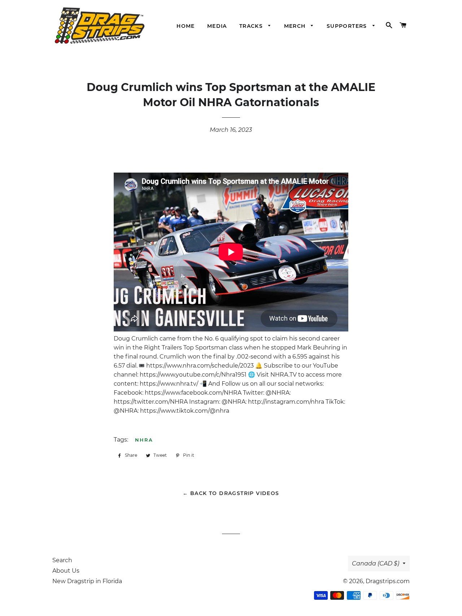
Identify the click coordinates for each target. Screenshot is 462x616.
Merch (296, 26)
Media (217, 26)
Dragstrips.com (388, 581)
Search (62, 560)
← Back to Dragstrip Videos (231, 493)
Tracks (252, 26)
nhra (144, 440)
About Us (65, 570)
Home (185, 26)
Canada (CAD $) (375, 563)
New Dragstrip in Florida (87, 581)
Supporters (348, 26)
